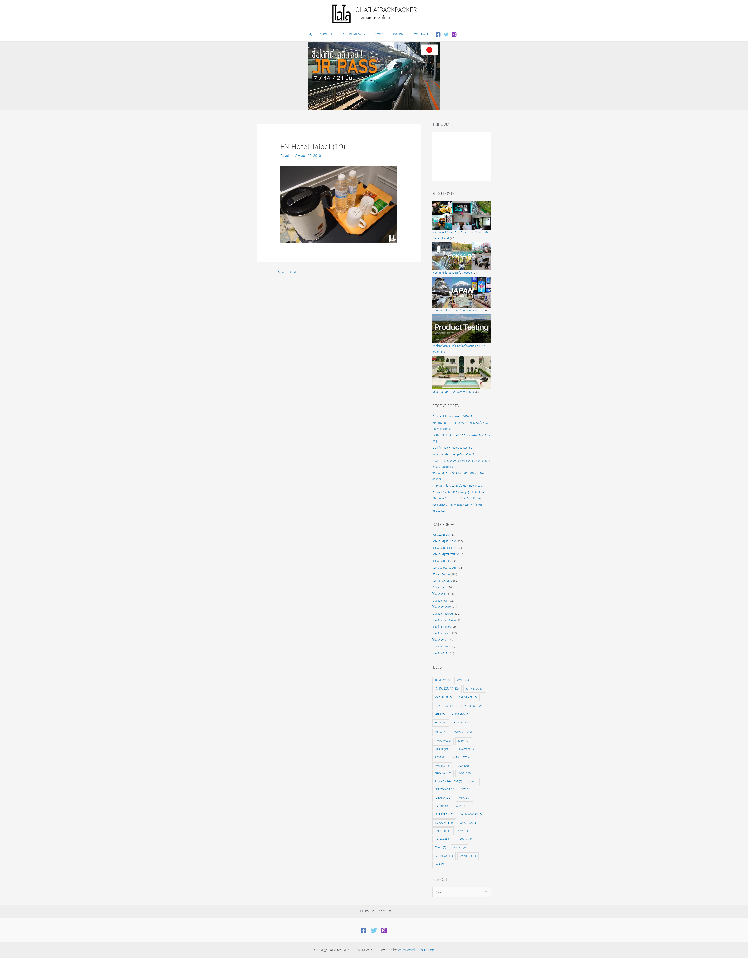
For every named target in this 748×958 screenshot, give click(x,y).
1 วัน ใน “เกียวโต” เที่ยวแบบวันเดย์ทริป (452, 448)
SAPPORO (444, 815)
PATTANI (464, 798)
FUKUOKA (444, 706)
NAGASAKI (443, 773)
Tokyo (440, 847)
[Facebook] (438, 34)
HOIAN (440, 722)
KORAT (463, 741)
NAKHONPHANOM (448, 781)
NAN (473, 781)
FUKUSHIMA (472, 706)
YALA (439, 864)
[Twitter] (446, 34)
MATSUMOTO (461, 757)
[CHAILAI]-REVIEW (444, 541)
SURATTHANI (468, 823)
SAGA (460, 806)
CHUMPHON (468, 697)
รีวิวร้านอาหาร (439, 587)
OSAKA (443, 798)
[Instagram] (454, 34)
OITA (465, 789)
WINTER (468, 856)
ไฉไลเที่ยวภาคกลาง (441, 607)
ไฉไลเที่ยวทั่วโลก (440, 601)
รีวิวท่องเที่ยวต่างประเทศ (444, 568)
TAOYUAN (465, 839)
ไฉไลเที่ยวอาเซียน (440, 647)
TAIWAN (464, 831)
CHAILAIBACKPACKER (386, 10)
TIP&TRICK (398, 34)
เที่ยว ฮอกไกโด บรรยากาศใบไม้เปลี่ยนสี (452, 273)
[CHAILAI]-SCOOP (443, 548)
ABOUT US (327, 34)
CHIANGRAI (474, 689)
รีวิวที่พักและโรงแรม (442, 581)
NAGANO (463, 765)
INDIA (440, 732)
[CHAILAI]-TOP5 (442, 561)
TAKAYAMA (443, 839)
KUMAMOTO (465, 749)
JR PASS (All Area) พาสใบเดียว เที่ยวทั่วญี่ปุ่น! (457, 311)
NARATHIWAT (444, 789)
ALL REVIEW (352, 34)
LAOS (440, 757)
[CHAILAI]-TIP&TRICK (445, 555)
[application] (364, 34)
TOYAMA (459, 847)
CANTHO (463, 680)
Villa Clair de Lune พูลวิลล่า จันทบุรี (453, 392)
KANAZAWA (443, 741)
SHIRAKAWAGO (471, 814)
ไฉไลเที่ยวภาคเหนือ (441, 633)
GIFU (440, 714)
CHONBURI (443, 697)
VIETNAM (444, 856)
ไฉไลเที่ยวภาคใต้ (440, 640)
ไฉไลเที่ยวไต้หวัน (440, 653)
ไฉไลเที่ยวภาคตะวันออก (444, 620)
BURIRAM (442, 680)
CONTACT (421, 34)
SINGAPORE (444, 823)
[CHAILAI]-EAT (441, 535)
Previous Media (286, 273)
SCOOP (377, 34)
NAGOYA (464, 773)
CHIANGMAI (447, 689)
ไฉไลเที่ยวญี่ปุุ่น (439, 594)
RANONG (441, 806)
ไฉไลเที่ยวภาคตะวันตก (443, 614)
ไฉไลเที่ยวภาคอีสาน (442, 627)
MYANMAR (442, 765)
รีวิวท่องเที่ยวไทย (441, 574)
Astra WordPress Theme (416, 950)
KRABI (442, 749)
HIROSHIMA (460, 714)
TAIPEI (442, 831)
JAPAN (462, 732)
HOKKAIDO (463, 723)
